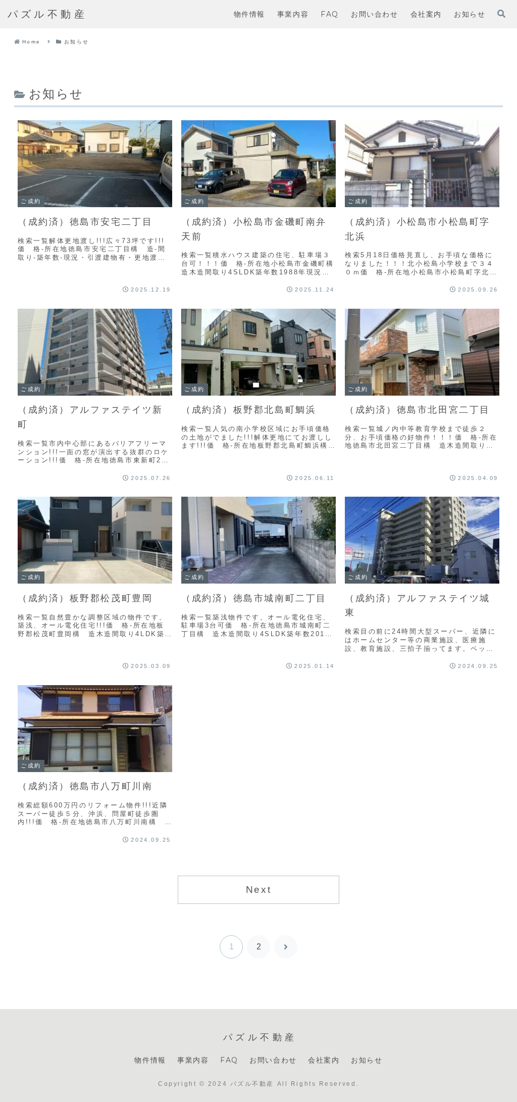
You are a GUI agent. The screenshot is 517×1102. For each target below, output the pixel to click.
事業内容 (193, 1060)
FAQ (229, 1060)
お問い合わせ (273, 1060)
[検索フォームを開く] (501, 14)
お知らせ (366, 1060)
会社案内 (323, 1060)
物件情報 (150, 1060)
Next (258, 889)
